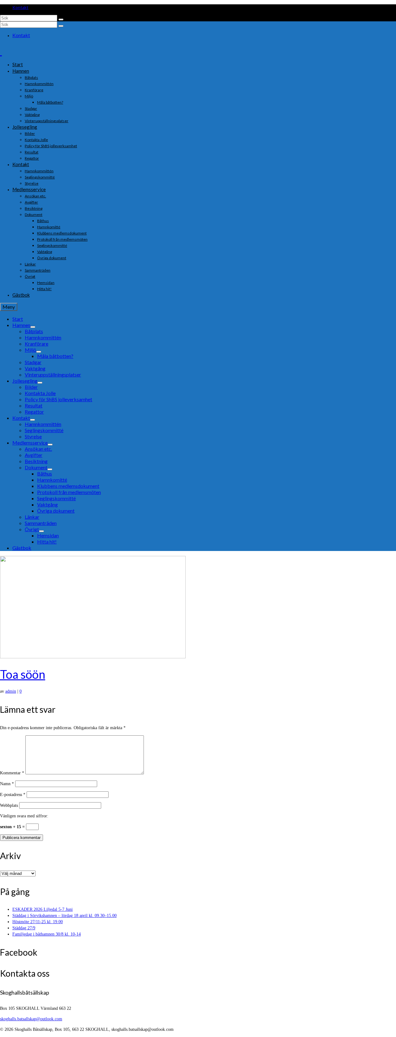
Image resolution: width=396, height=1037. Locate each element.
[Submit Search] (60, 19)
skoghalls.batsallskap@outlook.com (31, 1019)
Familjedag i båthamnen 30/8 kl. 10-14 (46, 934)
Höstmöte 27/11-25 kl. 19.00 (37, 921)
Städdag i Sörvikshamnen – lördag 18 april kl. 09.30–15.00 (64, 915)
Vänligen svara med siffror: (24, 816)
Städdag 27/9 (23, 928)
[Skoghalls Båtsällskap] (198, 51)
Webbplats (9, 805)
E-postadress (12, 794)
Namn (7, 783)
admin (10, 691)
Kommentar (12, 773)
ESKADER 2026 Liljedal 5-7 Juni (42, 909)
